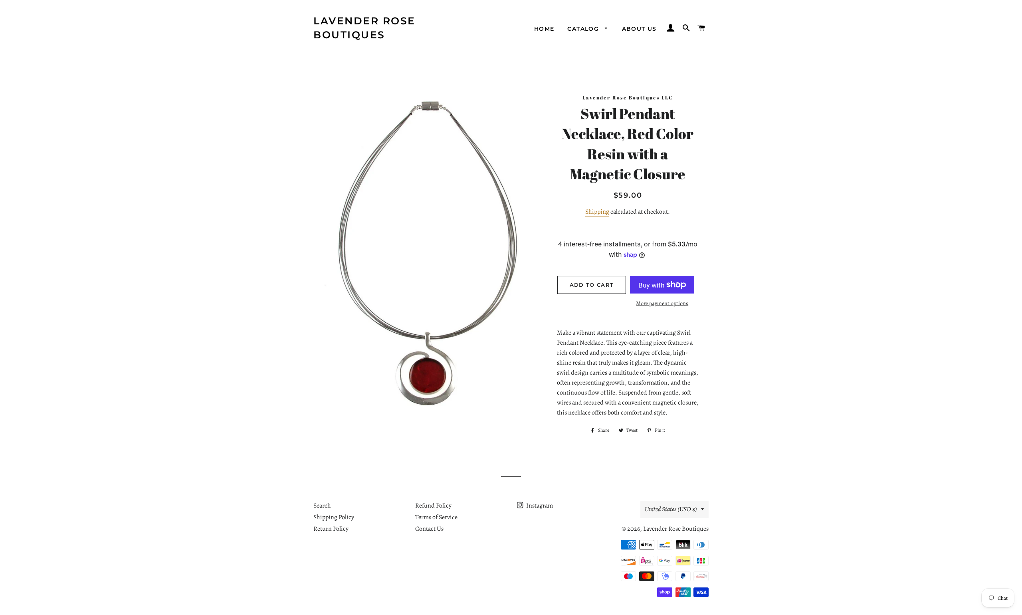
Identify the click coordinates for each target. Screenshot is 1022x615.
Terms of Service (436, 517)
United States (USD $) (671, 509)
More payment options (662, 303)
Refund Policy (433, 505)
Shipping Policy (333, 517)
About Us (639, 28)
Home (544, 28)
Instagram (539, 505)
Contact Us (429, 528)
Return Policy (331, 528)
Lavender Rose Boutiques (364, 28)
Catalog (584, 28)
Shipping (597, 211)
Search (322, 505)
